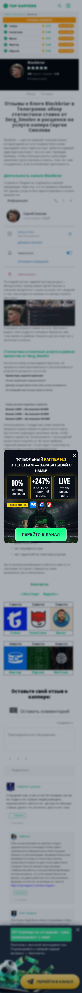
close (74, 455)
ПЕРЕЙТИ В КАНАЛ (41, 534)
